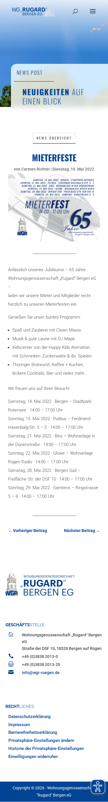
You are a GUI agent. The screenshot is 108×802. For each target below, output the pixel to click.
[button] (92, 15)
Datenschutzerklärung (29, 716)
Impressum (19, 724)
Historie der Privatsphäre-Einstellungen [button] (46, 748)
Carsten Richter (35, 169)
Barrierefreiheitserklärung (32, 732)
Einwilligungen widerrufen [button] (33, 756)
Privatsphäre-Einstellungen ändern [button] (41, 740)
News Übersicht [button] (54, 137)
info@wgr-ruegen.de (41, 672)
